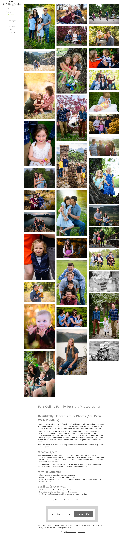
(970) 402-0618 (88, 525)
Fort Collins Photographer (48, 525)
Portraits (11, 15)
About (11, 24)
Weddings (12, 9)
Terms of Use (50, 528)
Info (11, 30)
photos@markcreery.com (71, 525)
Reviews (11, 27)
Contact (12, 33)
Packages (12, 21)
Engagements (11, 12)
